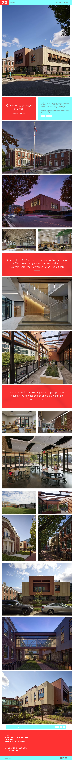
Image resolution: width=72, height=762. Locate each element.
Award (43, 115)
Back (57, 727)
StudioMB (12, 2)
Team (56, 2)
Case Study (49, 115)
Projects (52, 2)
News (60, 2)
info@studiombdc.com (16, 748)
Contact (65, 2)
